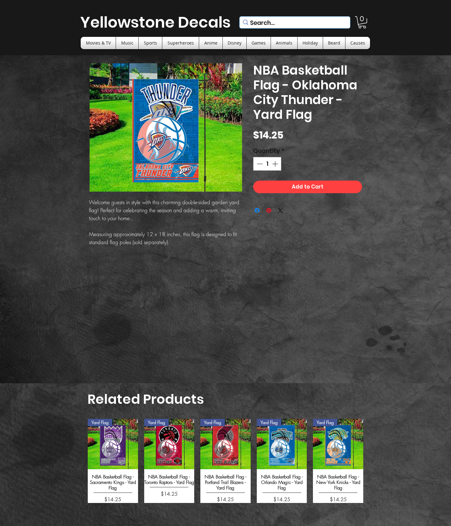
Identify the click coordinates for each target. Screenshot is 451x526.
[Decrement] (259, 163)
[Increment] (276, 163)
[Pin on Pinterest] (268, 210)
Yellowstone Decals (155, 22)
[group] (225, 461)
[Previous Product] (79, 461)
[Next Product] (372, 461)
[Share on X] (280, 210)
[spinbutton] (267, 163)
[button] (362, 22)
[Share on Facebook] (257, 210)
